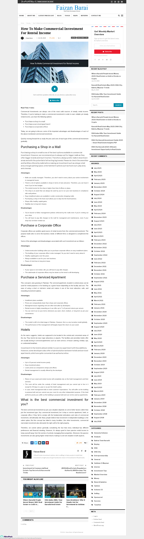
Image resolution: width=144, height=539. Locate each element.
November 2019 (100, 361)
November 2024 (100, 187)
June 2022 (98, 259)
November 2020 (100, 315)
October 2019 (99, 365)
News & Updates (100, 482)
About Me (31, 15)
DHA (96, 448)
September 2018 (100, 414)
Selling (96, 493)
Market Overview (100, 474)
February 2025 (100, 179)
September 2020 (100, 323)
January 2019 (99, 399)
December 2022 (100, 244)
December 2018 (100, 402)
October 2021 (99, 274)
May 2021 (98, 293)
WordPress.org (99, 525)
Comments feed (99, 522)
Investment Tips (82, 37)
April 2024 (98, 210)
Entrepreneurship (101, 456)
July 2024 (98, 198)
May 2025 (98, 172)
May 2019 (98, 383)
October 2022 (99, 251)
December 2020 (100, 312)
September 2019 (100, 368)
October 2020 (99, 319)
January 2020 (99, 353)
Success (97, 501)
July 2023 (97, 225)
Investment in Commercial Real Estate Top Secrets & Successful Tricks (36, 470)
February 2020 (100, 349)
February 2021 (99, 304)
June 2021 (98, 289)
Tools (67, 15)
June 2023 (98, 229)
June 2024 (98, 202)
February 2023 (100, 240)
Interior (97, 467)
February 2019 (99, 395)
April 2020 (98, 342)
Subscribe (55, 100)
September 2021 (100, 278)
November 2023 (100, 217)
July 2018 (97, 421)
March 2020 (98, 346)
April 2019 (98, 387)
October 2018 (99, 410)
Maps (75, 15)
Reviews (84, 15)
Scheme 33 (98, 490)
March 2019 (98, 391)
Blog (59, 15)
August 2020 (99, 327)
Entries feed (98, 519)
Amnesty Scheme (101, 433)
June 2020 (98, 334)
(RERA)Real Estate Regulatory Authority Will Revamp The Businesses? (73, 470)
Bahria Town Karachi (102, 440)
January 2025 (99, 183)
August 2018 (99, 417)
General (97, 459)
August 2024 (99, 194)
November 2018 (100, 406)
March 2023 (98, 236)
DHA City (47, 496)
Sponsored (98, 497)
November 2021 (100, 270)
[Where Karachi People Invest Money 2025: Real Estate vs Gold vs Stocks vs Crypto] (33, 491)
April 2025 (98, 175)
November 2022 (100, 247)
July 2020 (97, 331)
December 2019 (100, 357)
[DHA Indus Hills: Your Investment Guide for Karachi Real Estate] (54, 491)
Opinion (97, 486)
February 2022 (100, 263)
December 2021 (100, 266)
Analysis (97, 437)
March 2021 (98, 300)
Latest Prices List (46, 15)
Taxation (97, 505)
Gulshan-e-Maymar (72, 496)
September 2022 (100, 255)
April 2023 (98, 232)
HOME (21, 15)
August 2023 (99, 221)
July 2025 (97, 168)
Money (96, 478)
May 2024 (98, 206)
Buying (74, 37)
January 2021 (99, 308)
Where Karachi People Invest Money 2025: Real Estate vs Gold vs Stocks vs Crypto (106, 76)
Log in (96, 516)
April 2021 (98, 297)
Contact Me (96, 15)
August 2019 (99, 372)
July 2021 (97, 285)
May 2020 (98, 338)
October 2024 (99, 191)
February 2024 (100, 213)
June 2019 (98, 380)
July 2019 (97, 376)
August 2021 (99, 281)
